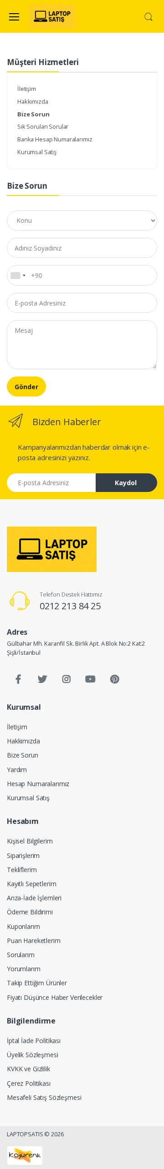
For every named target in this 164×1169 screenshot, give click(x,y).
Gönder (26, 386)
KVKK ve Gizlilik (28, 1068)
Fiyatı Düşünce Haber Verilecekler (54, 997)
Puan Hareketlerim (34, 940)
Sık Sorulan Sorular (42, 126)
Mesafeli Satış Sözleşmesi (44, 1097)
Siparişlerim (23, 855)
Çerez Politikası (29, 1083)
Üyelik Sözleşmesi (32, 1054)
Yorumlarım (24, 968)
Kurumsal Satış (36, 152)
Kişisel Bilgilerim (29, 841)
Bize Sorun (22, 755)
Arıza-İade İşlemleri (34, 897)
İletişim (26, 89)
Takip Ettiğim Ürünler (37, 982)
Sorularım (21, 954)
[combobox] (17, 275)
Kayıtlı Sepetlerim (31, 883)
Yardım (17, 769)
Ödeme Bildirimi (30, 912)
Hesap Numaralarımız (38, 783)
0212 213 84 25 (70, 606)
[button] (149, 16)
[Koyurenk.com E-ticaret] (25, 1155)
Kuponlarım (23, 926)
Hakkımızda (32, 101)
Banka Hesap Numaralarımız (54, 139)
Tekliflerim (21, 869)
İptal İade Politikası (34, 1040)
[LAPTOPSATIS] (52, 549)
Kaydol (126, 482)
